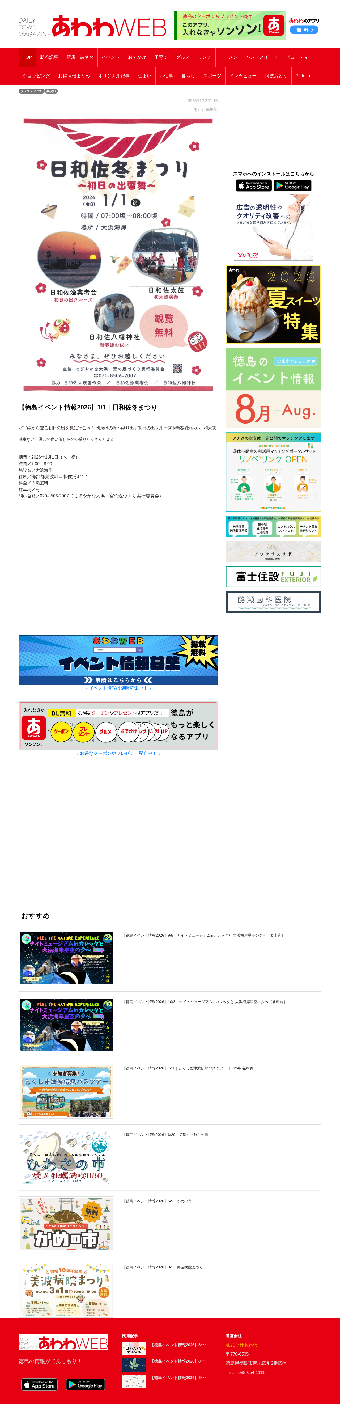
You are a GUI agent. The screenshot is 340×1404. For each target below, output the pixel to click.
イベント (111, 57)
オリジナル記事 (114, 75)
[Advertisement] (118, 839)
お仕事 (166, 75)
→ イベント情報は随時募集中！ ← (118, 688)
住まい (144, 75)
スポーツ (212, 75)
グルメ (183, 57)
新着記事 (49, 57)
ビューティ (297, 57)
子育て (161, 57)
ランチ (204, 57)
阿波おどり (276, 75)
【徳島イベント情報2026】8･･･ (178, 1345)
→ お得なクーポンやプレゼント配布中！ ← (118, 753)
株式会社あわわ (241, 1345)
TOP (27, 57)
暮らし (188, 75)
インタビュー (243, 75)
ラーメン (229, 57)
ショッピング (36, 75)
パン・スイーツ (262, 57)
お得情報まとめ (74, 75)
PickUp (303, 75)
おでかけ (137, 57)
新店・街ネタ (80, 57)
